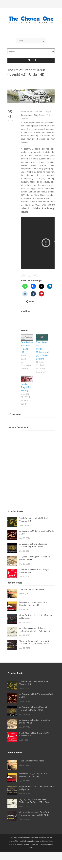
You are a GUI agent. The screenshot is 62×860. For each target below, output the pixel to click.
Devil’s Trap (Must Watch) (26, 387)
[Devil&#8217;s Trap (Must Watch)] (27, 379)
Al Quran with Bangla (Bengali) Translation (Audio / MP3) (33, 545)
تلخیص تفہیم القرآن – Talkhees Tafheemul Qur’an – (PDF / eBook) (34, 629)
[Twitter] (29, 61)
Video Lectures (39, 115)
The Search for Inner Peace (31, 589)
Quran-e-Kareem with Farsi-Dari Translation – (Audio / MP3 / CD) (34, 642)
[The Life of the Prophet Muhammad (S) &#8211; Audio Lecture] (42, 337)
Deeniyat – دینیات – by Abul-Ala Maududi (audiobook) (33, 603)
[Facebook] (35, 61)
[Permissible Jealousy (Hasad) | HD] (27, 337)
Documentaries (27, 115)
